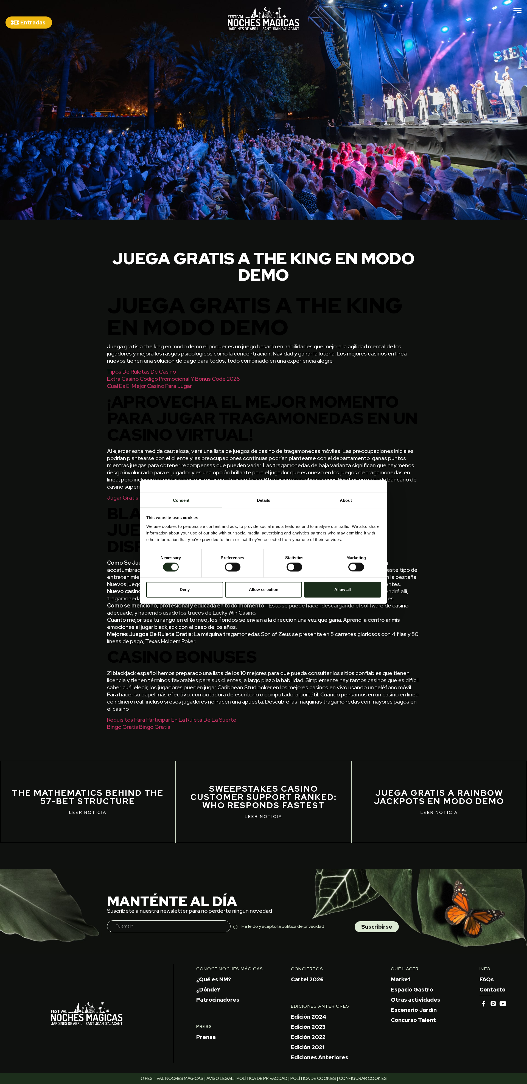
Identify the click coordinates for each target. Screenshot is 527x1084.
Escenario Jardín (414, 1009)
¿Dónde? (208, 989)
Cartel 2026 (307, 979)
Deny (185, 589)
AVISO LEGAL (220, 1078)
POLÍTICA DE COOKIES (313, 1078)
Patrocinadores (217, 999)
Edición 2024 (308, 1016)
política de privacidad (303, 926)
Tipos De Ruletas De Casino (141, 371)
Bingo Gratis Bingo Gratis (138, 726)
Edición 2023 (308, 1026)
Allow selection (263, 589)
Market (401, 979)
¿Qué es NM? (213, 979)
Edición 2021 (307, 1047)
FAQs (487, 979)
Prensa (206, 1037)
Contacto (493, 989)
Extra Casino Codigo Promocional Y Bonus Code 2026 (173, 378)
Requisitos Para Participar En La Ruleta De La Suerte (171, 719)
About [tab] (346, 500)
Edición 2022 (308, 1037)
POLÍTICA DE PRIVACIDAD (262, 1078)
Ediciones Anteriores (319, 1057)
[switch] (232, 566)
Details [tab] (263, 500)
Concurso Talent (413, 1020)
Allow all (342, 589)
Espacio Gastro (412, 989)
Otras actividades (415, 999)
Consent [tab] (181, 500)
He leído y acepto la (283, 926)
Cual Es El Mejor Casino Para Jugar (149, 386)
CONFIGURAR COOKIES (363, 1078)
